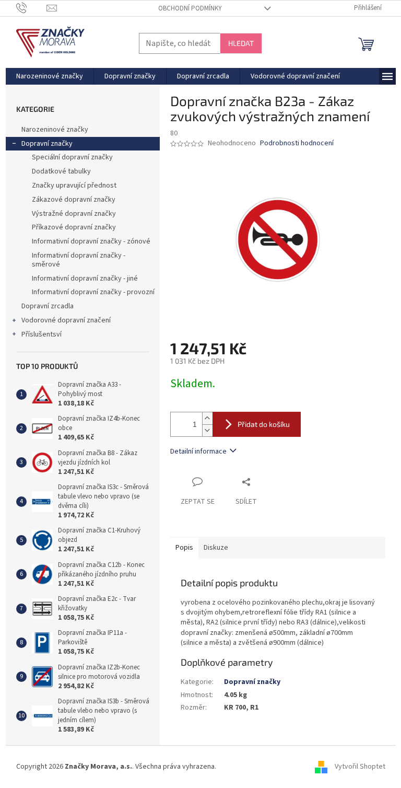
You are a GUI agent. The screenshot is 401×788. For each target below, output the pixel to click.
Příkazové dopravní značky (74, 227)
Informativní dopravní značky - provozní (93, 292)
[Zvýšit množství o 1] (207, 418)
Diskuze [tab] (216, 547)
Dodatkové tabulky (61, 171)
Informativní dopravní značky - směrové (78, 260)
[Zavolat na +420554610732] (31, 8)
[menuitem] (49, 76)
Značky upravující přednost (74, 185)
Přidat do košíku (264, 424)
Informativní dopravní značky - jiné (85, 278)
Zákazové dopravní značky (73, 199)
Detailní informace (198, 451)
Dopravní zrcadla (47, 306)
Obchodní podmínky (190, 8)
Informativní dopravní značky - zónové (91, 241)
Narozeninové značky (54, 129)
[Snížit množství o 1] (207, 430)
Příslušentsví (41, 334)
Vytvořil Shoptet (360, 766)
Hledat (241, 43)
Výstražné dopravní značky (74, 213)
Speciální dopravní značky (72, 157)
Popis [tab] (184, 547)
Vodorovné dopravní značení (66, 320)
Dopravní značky (47, 143)
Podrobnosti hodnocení (297, 143)
